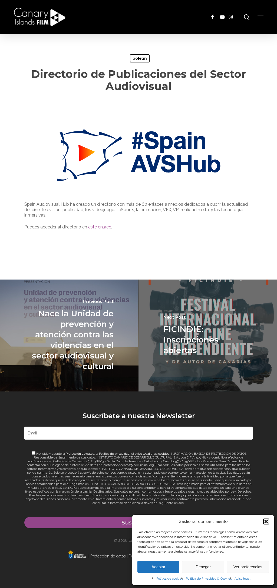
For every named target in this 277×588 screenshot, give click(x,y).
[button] (266, 521)
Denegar (203, 566)
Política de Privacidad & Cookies (209, 578)
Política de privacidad (114, 454)
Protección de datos (80, 454)
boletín (140, 58)
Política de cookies (169, 578)
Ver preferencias (247, 566)
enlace (179, 503)
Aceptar (158, 566)
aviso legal (142, 454)
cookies (163, 454)
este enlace (99, 227)
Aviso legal (242, 578)
